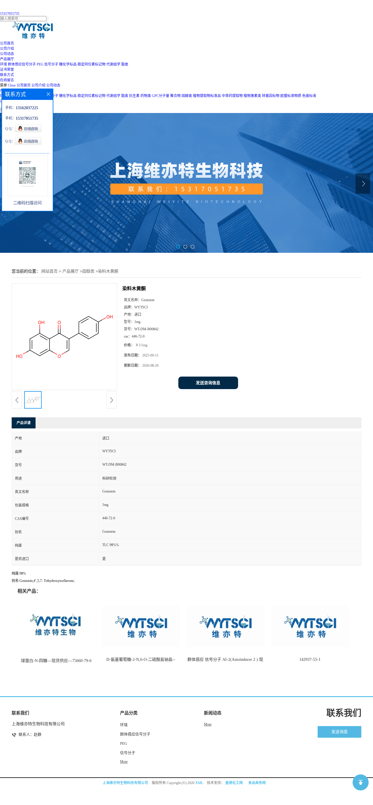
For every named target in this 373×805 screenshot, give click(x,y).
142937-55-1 (310, 659)
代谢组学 (113, 64)
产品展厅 (70, 271)
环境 (3, 64)
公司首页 (24, 85)
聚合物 (175, 96)
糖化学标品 (68, 64)
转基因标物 (270, 96)
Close (12, 85)
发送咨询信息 (208, 383)
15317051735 (9, 14)
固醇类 (187, 96)
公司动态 (53, 85)
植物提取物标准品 (207, 96)
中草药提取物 (232, 96)
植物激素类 (252, 96)
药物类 (145, 96)
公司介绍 (38, 85)
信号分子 (51, 64)
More (124, 762)
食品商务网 (257, 783)
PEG (40, 64)
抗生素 (134, 96)
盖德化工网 (234, 783)
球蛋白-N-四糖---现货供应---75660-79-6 (56, 661)
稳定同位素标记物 (91, 64)
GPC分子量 (160, 96)
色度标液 (309, 96)
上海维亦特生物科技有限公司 (125, 783)
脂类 (124, 64)
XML (199, 783)
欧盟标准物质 (290, 96)
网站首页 (49, 271)
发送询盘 (339, 732)
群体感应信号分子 (22, 64)
